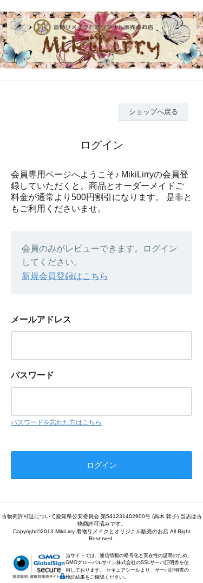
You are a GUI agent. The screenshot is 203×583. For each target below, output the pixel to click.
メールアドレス (41, 319)
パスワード (32, 375)
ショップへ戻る (153, 112)
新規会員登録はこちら (65, 276)
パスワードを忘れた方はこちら (56, 422)
